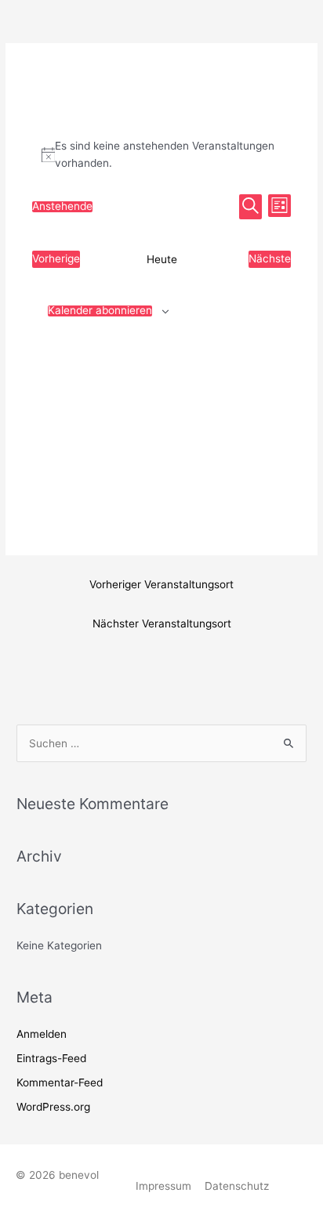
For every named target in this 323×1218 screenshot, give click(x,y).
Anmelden (41, 1034)
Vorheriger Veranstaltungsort (161, 584)
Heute (162, 259)
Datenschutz (237, 1186)
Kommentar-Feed (59, 1082)
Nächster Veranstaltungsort (162, 623)
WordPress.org (53, 1107)
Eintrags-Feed (51, 1058)
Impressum (163, 1186)
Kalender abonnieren (100, 310)
